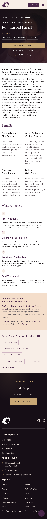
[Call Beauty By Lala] (41, 513)
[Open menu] (43, 4)
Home (4, 18)
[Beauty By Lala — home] (5, 4)
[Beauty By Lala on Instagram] (43, 420)
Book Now (34, 5)
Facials (13, 18)
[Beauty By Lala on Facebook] (38, 420)
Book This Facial (21, 46)
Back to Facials (8, 367)
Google (25, 324)
